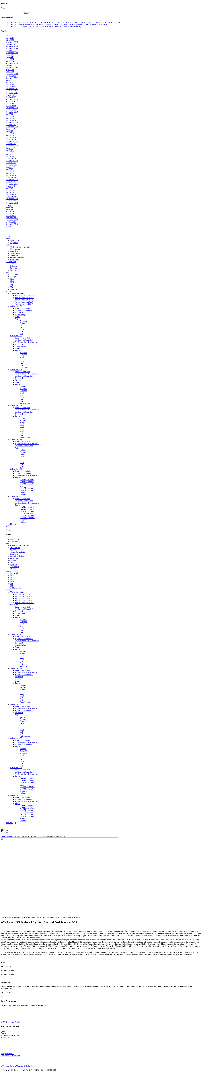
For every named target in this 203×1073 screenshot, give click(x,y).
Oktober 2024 (11, 51)
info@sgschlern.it (7, 1054)
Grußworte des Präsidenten (20, 247)
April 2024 (10, 59)
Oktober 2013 (11, 222)
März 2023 (10, 72)
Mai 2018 (9, 131)
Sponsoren (14, 255)
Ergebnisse (14, 243)
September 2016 (12, 165)
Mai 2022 (9, 80)
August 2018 (10, 129)
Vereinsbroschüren (17, 293)
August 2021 (10, 95)
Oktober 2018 (11, 125)
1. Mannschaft (11, 262)
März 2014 (10, 214)
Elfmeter (46, 917)
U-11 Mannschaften (27, 513)
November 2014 (12, 199)
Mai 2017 (9, 150)
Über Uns (4, 1033)
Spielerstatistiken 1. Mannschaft (27, 342)
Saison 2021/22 (16, 439)
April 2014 (10, 211)
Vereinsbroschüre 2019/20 (24, 296)
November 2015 (12, 180)
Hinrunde (61, 917)
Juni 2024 (9, 55)
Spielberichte (15, 241)
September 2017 (12, 146)
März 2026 (10, 40)
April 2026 (10, 38)
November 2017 (12, 142)
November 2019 (12, 108)
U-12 (12, 279)
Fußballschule (15, 289)
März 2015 (10, 192)
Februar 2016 (11, 175)
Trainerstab (19, 312)
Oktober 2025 (11, 44)
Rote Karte (76, 917)
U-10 (12, 283)
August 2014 (10, 205)
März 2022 (10, 84)
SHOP (8, 526)
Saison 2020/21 (16, 469)
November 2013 (12, 220)
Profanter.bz (30, 917)
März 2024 (10, 61)
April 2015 (10, 190)
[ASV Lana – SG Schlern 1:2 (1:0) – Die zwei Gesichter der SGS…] (59, 915)
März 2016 (10, 173)
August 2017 (10, 148)
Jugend (8, 272)
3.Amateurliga (20, 346)
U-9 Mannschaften (27, 482)
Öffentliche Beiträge (17, 257)
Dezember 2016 (12, 158)
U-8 (11, 287)
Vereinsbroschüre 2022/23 (24, 300)
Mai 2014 (9, 209)
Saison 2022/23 (16, 406)
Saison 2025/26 (16, 306)
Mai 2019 (9, 114)
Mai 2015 (9, 188)
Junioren (23, 387)
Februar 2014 (11, 216)
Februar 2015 (11, 194)
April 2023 (10, 70)
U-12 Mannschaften (27, 488)
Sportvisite (14, 251)
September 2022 (12, 78)
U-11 (12, 281)
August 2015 (10, 186)
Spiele (8, 238)
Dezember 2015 (12, 178)
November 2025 (12, 42)
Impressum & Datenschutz (11, 1056)
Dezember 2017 (12, 139)
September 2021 (12, 93)
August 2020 (10, 101)
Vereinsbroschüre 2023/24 (24, 302)
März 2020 (10, 103)
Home (8, 236)
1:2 (41, 917)
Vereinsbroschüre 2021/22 (24, 298)
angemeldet (12, 1005)
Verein (8, 245)
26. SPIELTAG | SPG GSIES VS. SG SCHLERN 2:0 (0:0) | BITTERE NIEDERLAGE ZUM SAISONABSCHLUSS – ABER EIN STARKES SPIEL (63, 22)
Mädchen (23, 367)
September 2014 (12, 203)
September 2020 (12, 99)
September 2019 (12, 112)
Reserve (18, 380)
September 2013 (12, 224)
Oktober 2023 (11, 65)
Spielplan (13, 266)
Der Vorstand (15, 249)
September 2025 (12, 46)
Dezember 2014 (12, 197)
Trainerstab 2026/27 (17, 253)
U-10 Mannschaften (27, 484)
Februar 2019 (11, 120)
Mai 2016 (9, 169)
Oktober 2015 (11, 182)
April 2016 (10, 171)
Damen (13, 270)
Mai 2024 (9, 57)
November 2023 (12, 63)
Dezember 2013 (12, 218)
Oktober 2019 (11, 110)
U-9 (11, 285)
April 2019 (10, 116)
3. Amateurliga (15, 268)
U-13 (22, 425)
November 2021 (12, 89)
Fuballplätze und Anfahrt (10, 1035)
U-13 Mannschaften (27, 490)
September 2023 (12, 68)
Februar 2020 (11, 106)
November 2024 (12, 48)
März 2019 (10, 118)
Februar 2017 (11, 156)
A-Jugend (14, 274)
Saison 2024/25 (16, 336)
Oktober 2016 (11, 163)
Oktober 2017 (11, 144)
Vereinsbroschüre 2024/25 (24, 304)
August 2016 (10, 167)
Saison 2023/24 (16, 370)
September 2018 (12, 127)
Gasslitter (53, 917)
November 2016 (12, 161)
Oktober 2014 (11, 201)
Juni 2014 (9, 207)
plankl (68, 917)
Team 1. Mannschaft (22, 308)
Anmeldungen (11, 524)
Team (12, 264)
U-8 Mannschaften (27, 480)
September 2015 (12, 184)
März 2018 (10, 135)
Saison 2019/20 (16, 497)
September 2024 (12, 53)
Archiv (8, 291)
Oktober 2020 (11, 97)
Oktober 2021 (11, 91)
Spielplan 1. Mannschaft (24, 310)
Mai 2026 (9, 36)
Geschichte (14, 260)
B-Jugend (14, 277)
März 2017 (10, 154)
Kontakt (4, 1031)
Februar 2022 (11, 87)
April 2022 (10, 82)
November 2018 (12, 123)
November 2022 (12, 74)
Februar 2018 (11, 137)
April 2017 (10, 152)
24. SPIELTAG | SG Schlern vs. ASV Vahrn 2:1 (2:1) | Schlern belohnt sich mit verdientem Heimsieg (43, 27)
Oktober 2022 (11, 76)
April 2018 (10, 133)
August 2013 (10, 226)
